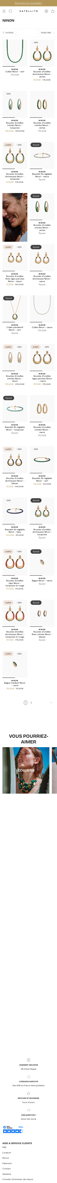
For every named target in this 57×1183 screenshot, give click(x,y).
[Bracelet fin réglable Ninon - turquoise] (14, 408)
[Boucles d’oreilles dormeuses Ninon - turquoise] (42, 511)
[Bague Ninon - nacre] (42, 562)
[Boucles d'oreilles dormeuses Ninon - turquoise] (14, 155)
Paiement (7, 1163)
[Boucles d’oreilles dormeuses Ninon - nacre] (42, 257)
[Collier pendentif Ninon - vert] (14, 308)
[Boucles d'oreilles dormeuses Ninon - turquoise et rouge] (14, 613)
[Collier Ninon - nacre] (42, 308)
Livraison (6, 1152)
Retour (5, 1158)
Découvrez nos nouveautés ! (28, 3)
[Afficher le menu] (4, 11)
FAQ (4, 1147)
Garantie (6, 1174)
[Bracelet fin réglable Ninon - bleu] (14, 511)
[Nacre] (14, 78)
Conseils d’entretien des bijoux (17, 1179)
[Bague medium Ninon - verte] (14, 664)
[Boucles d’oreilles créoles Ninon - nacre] (14, 357)
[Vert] (18, 78)
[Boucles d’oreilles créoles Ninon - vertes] (42, 104)
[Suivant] (44, 702)
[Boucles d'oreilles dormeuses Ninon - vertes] (42, 53)
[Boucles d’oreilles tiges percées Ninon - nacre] (42, 357)
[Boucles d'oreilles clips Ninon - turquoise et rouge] (14, 562)
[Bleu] (11, 78)
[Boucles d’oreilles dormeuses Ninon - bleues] (14, 459)
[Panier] (53, 11)
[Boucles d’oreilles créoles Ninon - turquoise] (14, 104)
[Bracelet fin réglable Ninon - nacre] (42, 155)
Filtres (9, 32)
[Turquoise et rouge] (42, 83)
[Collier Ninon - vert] (14, 53)
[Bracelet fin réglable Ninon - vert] (42, 459)
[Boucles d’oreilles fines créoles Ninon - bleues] (42, 613)
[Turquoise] (38, 83)
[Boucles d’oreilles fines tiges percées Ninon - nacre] (14, 257)
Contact (6, 1168)
